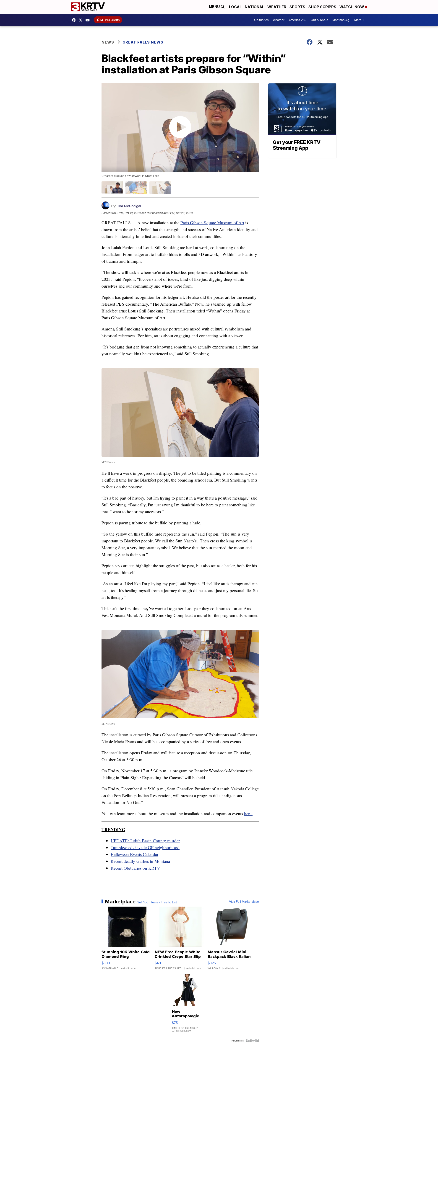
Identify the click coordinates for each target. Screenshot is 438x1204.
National (254, 7)
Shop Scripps (322, 7)
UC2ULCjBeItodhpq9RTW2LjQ (89, 20)
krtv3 (75, 20)
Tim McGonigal (129, 206)
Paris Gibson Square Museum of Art (212, 222)
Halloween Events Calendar (134, 854)
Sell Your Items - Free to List (157, 902)
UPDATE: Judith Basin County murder (145, 840)
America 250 (298, 20)
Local (235, 7)
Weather (276, 7)
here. (248, 813)
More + (359, 20)
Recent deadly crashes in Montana (140, 861)
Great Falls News (143, 42)
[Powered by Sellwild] (252, 1040)
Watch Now (352, 7)
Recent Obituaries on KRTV (135, 868)
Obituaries (261, 20)
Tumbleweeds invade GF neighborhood (145, 847)
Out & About (319, 20)
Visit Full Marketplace (244, 901)
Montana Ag (340, 20)
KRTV (82, 20)
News (108, 42)
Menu (215, 7)
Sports (297, 7)
